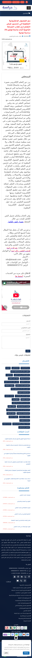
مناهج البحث (16, 399)
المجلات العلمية (9, 396)
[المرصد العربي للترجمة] (18, 628)
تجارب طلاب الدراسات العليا (11, 382)
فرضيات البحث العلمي (25, 495)
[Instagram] (18, 576)
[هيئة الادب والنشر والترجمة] (9, 628)
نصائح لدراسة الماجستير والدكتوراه (21, 403)
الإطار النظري (15, 368)
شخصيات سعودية (24, 417)
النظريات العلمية (9, 385)
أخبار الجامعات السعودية (23, 413)
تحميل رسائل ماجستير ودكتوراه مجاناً (20, 389)
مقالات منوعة (12, 406)
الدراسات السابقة (25, 378)
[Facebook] (29, 576)
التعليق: (28, 334)
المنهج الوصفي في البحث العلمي (22, 514)
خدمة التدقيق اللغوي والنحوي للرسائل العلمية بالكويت (17, 439)
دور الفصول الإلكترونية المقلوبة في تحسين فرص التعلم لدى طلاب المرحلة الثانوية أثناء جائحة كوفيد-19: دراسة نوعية (17, 27)
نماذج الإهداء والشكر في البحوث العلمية (20, 520)
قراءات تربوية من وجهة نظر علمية (21, 424)
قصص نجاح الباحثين (24, 427)
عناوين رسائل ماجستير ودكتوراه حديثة (20, 371)
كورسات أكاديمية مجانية (23, 406)
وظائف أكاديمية (11, 413)
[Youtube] (14, 576)
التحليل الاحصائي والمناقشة (22, 396)
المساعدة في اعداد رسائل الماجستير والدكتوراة (18, 410)
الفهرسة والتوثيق (25, 382)
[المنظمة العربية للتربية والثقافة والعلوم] (14, 628)
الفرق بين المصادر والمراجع (23, 501)
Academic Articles (24, 420)
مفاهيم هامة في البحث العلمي (22, 375)
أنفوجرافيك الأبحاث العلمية (22, 385)
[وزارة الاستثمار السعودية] (25, 628)
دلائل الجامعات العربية (23, 392)
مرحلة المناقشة (25, 368)
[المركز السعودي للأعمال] (22, 628)
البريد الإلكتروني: (25, 328)
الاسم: (28, 321)
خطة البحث (9, 375)
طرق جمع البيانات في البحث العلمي (22, 526)
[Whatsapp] (25, 580)
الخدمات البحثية (7, 424)
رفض (6, 653)
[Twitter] (25, 576)
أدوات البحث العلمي (13, 378)
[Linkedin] (21, 576)
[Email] (17, 580)
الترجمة (8, 368)
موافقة (26, 653)
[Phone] (21, 580)
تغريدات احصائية (13, 417)
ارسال (28, 351)
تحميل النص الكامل (15, 222)
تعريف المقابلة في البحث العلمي (22, 507)
